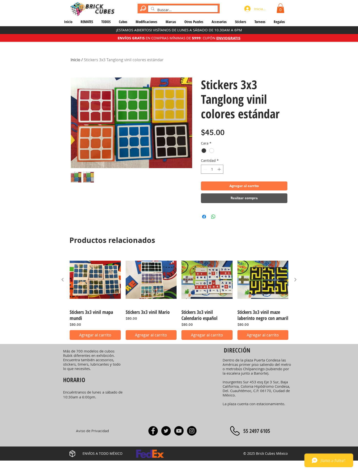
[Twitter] (166, 431)
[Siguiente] (295, 280)
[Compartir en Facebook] (204, 217)
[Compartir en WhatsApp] (213, 217)
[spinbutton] (212, 169)
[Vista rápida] (95, 279)
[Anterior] (63, 280)
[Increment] (220, 169)
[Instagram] (192, 431)
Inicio (75, 59)
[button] (280, 8)
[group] (179, 297)
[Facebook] (153, 431)
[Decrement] (205, 169)
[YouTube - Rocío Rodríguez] (179, 431)
